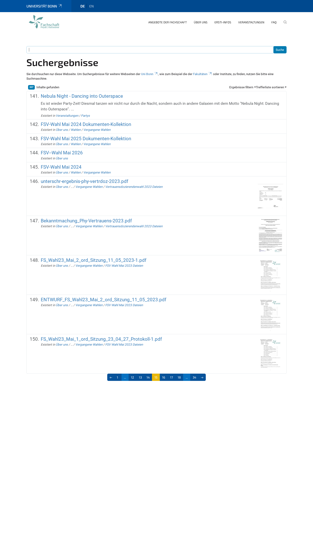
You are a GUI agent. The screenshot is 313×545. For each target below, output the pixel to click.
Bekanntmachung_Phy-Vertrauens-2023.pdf (86, 220)
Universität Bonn (41, 6)
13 (140, 377)
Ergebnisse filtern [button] (241, 87)
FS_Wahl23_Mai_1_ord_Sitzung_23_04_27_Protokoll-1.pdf (101, 339)
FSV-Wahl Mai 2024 (61, 167)
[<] (111, 377)
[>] (202, 377)
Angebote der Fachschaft (167, 22)
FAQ (274, 22)
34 (194, 377)
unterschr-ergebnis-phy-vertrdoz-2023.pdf (84, 181)
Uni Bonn (147, 74)
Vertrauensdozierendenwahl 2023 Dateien (133, 187)
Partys (85, 115)
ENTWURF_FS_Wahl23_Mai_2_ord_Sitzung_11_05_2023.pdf (103, 299)
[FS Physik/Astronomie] (44, 22)
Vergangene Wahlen (96, 130)
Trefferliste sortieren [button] (270, 87)
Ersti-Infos (222, 22)
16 (163, 377)
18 (179, 377)
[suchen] (284, 25)
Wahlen (76, 130)
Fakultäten (200, 74)
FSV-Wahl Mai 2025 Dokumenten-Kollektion (86, 138)
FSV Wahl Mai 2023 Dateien (124, 265)
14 (148, 377)
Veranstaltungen (251, 22)
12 (132, 377)
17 (171, 377)
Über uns (200, 22)
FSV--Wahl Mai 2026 (62, 152)
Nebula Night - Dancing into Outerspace (82, 96)
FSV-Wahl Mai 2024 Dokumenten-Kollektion (86, 124)
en (91, 6)
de (82, 6)
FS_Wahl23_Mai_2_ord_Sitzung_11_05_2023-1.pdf (93, 260)
